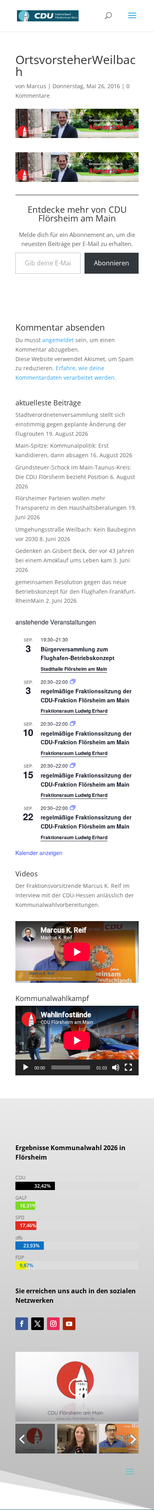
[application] (77, 1040)
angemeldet (58, 340)
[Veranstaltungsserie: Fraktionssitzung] (72, 681)
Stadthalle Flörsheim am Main (74, 668)
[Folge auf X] (37, 1323)
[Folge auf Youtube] (69, 1323)
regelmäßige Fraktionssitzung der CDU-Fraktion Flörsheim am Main (86, 737)
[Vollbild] (128, 1067)
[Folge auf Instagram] (53, 1323)
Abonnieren (111, 263)
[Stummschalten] (116, 1067)
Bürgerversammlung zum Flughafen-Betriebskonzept (78, 653)
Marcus (36, 86)
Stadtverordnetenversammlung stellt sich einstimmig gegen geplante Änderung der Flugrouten (70, 424)
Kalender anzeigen (38, 853)
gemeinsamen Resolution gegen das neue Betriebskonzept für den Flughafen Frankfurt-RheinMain (75, 591)
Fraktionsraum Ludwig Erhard (74, 710)
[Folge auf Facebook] (21, 1323)
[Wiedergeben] (26, 1067)
